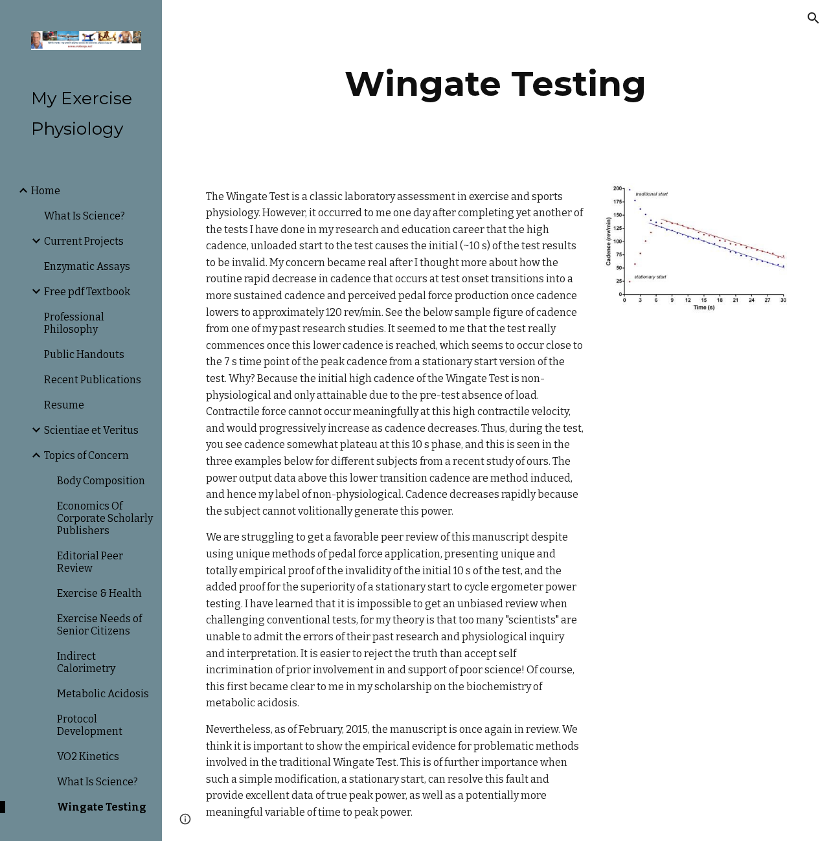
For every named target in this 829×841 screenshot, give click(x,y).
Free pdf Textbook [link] (87, 292)
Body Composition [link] (101, 481)
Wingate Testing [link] (101, 807)
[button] (813, 18)
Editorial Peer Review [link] (90, 562)
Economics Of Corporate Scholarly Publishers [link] (105, 518)
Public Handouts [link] (84, 354)
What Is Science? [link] (84, 216)
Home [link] (45, 191)
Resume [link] (64, 405)
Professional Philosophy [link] (74, 323)
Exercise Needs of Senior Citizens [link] (99, 624)
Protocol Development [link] (89, 725)
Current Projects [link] (84, 241)
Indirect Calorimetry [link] (86, 662)
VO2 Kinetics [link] (88, 756)
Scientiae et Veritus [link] (91, 430)
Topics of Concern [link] (86, 455)
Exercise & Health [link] (99, 593)
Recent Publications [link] (92, 380)
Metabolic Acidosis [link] (103, 694)
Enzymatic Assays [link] (87, 266)
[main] (495, 84)
